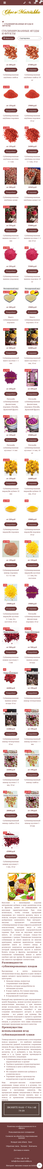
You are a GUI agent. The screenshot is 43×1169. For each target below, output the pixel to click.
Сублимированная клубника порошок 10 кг (32, 118)
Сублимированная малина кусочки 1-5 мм (10, 238)
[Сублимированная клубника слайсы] (10, 53)
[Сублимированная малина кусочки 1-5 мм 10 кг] (32, 214)
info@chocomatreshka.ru (21, 1161)
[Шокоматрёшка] (21, 11)
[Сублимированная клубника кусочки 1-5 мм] (10, 135)
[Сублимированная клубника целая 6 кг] (32, 175)
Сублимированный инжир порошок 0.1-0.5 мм (11, 573)
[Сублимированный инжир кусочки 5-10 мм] (32, 799)
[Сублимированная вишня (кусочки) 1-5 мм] (10, 636)
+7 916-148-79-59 (21, 1158)
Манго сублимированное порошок (10, 320)
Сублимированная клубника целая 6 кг (32, 198)
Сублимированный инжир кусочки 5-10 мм (32, 823)
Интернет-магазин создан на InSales (21, 1165)
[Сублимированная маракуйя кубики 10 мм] (10, 467)
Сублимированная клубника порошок (11, 116)
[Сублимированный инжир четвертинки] (32, 676)
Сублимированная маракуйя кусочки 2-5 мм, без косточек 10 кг (11, 618)
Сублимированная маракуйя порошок (11, 530)
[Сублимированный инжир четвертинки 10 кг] (10, 717)
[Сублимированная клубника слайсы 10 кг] (32, 53)
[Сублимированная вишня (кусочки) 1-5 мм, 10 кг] (10, 840)
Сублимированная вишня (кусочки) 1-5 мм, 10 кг (11, 864)
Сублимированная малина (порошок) (11, 277)
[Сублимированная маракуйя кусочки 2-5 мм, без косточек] (32, 548)
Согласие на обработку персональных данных (21, 1137)
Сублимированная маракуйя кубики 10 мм (10, 491)
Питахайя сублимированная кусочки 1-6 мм (10, 448)
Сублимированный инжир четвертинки (32, 699)
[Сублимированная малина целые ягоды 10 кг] (10, 676)
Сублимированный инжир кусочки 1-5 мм (32, 741)
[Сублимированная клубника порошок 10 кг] (32, 94)
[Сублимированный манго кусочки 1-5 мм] (10, 336)
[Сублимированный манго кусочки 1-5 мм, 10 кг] (32, 336)
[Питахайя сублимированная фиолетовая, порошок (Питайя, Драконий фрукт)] (10, 377)
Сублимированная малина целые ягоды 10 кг (11, 701)
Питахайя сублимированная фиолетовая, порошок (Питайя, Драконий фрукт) (11, 404)
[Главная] (3, 21)
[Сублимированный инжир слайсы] (32, 758)
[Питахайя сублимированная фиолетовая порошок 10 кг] (32, 592)
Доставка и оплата (21, 1150)
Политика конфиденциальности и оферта (21, 1127)
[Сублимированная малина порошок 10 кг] (32, 255)
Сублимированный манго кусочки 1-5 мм (11, 360)
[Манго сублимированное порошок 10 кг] (32, 295)
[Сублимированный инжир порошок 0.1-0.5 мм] (10, 548)
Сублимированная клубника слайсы (11, 76)
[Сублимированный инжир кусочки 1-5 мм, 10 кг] (10, 758)
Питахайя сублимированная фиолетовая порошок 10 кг (32, 618)
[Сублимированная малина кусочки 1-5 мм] (10, 214)
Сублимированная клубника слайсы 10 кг (32, 77)
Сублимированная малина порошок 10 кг (32, 279)
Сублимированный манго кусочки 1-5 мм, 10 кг (32, 360)
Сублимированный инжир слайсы (32, 781)
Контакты (33, 1146)
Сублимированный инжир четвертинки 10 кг (10, 741)
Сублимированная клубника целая (11, 198)
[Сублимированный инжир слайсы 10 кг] (10, 799)
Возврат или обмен (19, 1142)
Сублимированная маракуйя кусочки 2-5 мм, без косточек (32, 574)
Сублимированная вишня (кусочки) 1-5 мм (11, 660)
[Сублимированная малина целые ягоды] (32, 636)
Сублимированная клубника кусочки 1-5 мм (11, 159)
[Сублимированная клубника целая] (10, 175)
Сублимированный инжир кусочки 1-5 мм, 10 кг (11, 782)
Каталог (24, 1146)
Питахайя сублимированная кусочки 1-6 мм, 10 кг (32, 449)
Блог (30, 1142)
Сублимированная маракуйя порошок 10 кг (32, 532)
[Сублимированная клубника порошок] (10, 94)
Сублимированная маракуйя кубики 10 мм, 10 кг (32, 491)
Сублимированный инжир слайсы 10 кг (10, 821)
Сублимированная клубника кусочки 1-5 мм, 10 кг (32, 159)
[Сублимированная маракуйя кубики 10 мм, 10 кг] (32, 467)
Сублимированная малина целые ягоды (32, 660)
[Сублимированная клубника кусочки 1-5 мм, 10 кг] (32, 135)
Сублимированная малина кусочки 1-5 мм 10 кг (32, 238)
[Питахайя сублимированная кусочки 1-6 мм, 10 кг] (32, 423)
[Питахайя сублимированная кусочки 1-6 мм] (10, 423)
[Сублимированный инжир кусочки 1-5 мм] (32, 717)
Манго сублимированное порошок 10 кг (32, 320)
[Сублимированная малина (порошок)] (10, 255)
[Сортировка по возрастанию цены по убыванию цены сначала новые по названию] (29, 38)
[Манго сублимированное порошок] (10, 295)
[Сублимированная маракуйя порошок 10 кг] (32, 508)
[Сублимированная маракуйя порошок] (10, 508)
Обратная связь (12, 1146)
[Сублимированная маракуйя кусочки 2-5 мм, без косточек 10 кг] (10, 592)
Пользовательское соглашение (21, 1132)
